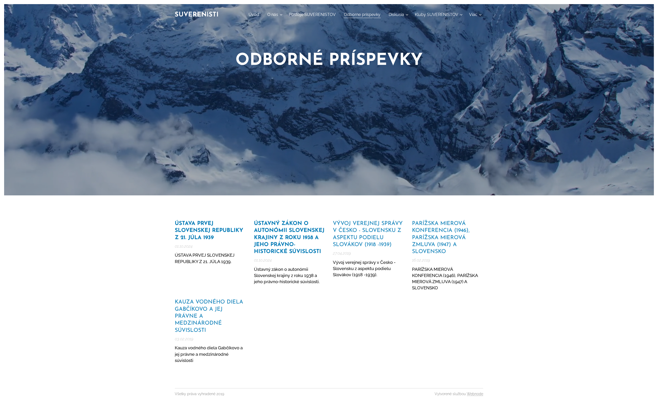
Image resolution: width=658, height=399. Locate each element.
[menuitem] (255, 14)
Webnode (475, 394)
